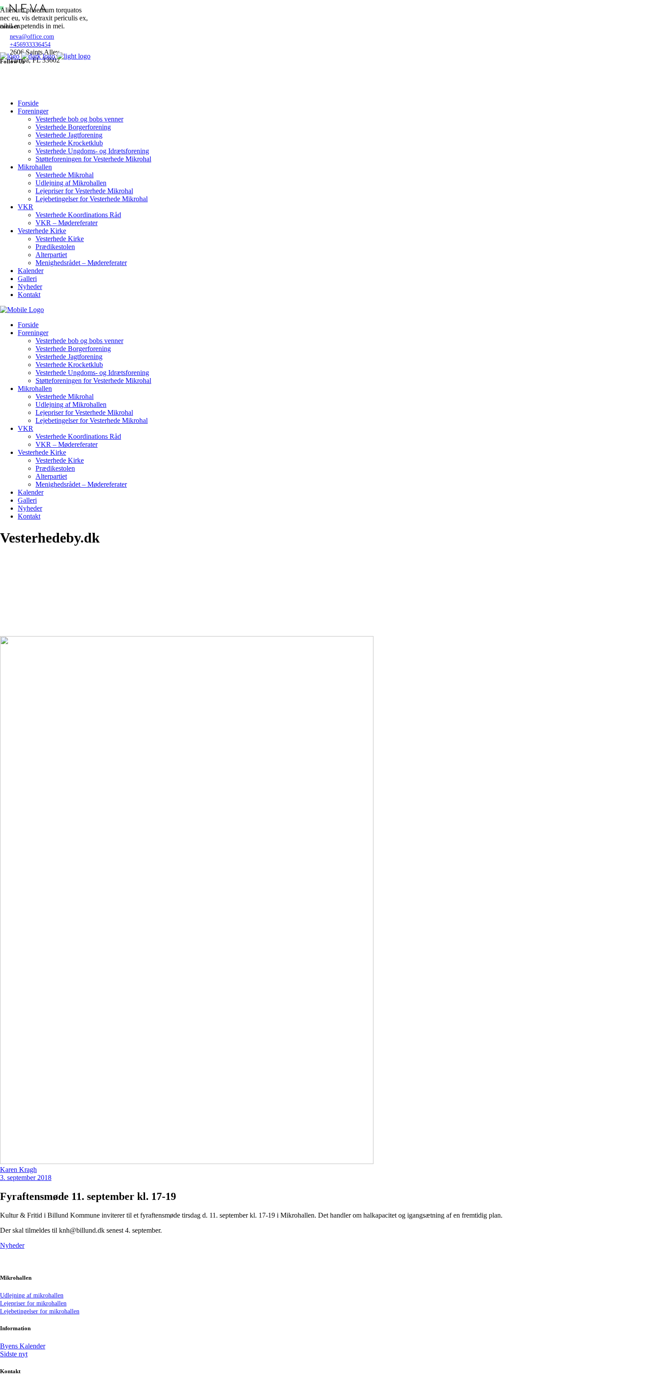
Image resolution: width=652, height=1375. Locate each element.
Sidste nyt (13, 1354)
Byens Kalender (22, 1346)
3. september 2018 (25, 1177)
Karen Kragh (18, 1169)
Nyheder (12, 1245)
